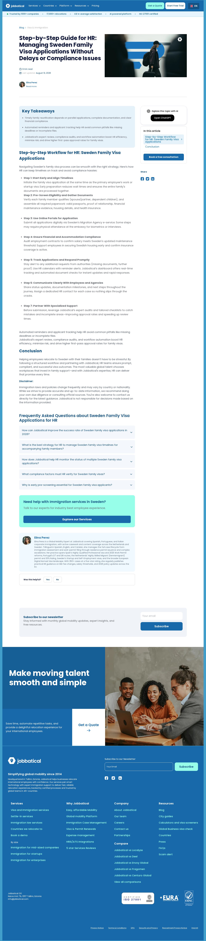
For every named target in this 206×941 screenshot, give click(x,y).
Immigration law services (26, 822)
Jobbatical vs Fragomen (129, 869)
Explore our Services (77, 519)
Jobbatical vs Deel (125, 856)
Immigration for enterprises (28, 860)
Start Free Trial (175, 5)
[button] (34, 5)
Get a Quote (155, 5)
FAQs (162, 848)
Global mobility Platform (81, 816)
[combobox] (193, 6)
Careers (119, 822)
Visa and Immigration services (30, 810)
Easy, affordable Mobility (81, 810)
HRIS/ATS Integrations (80, 841)
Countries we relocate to (26, 829)
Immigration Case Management (86, 822)
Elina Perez (31, 82)
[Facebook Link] (106, 778)
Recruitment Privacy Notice (174, 928)
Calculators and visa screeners (178, 822)
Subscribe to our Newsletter (120, 759)
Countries (165, 835)
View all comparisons (127, 882)
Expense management (80, 835)
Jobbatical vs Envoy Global (131, 863)
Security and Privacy (148, 928)
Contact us (121, 829)
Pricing (95, 5)
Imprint (195, 928)
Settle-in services (22, 816)
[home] (15, 6)
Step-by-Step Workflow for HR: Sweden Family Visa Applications (162, 139)
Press (162, 841)
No (57, 579)
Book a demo (19, 835)
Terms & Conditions (117, 928)
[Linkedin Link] (120, 778)
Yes (48, 579)
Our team (120, 816)
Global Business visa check (176, 829)
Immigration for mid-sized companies (35, 847)
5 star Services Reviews (81, 848)
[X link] (113, 778)
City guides (166, 816)
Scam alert (166, 854)
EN (195, 6)
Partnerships (122, 835)
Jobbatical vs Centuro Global (132, 875)
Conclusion (152, 146)
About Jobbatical (125, 810)
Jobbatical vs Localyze (128, 850)
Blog (21, 27)
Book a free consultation (163, 157)
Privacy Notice (97, 928)
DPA (133, 928)
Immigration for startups (26, 854)
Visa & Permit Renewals (81, 829)
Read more (31, 86)
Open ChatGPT (162, 117)
